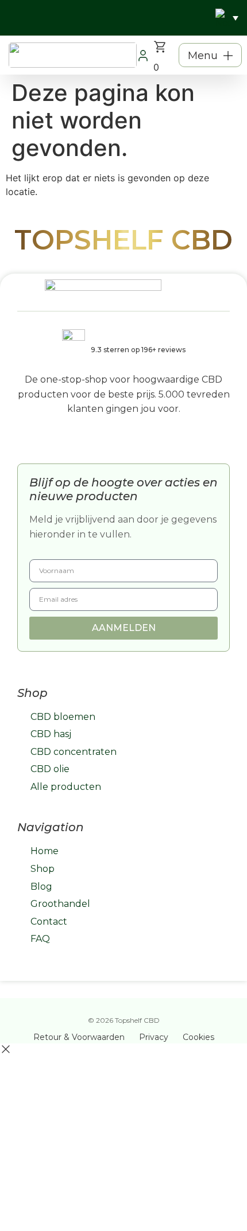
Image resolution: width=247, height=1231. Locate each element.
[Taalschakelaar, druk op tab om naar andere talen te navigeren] (227, 18)
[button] (210, 55)
